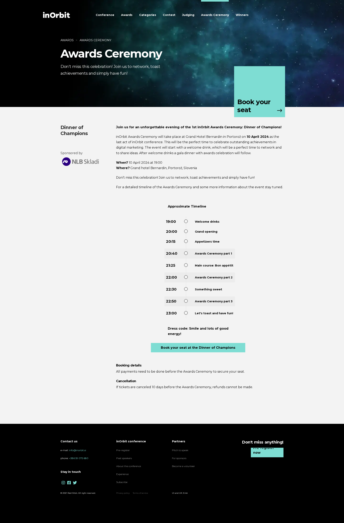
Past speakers (124, 458)
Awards (67, 40)
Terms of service (140, 493)
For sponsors (179, 458)
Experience (122, 474)
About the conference (128, 466)
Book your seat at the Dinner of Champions (198, 348)
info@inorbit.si (77, 450)
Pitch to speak (180, 450)
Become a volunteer (183, 466)
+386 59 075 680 (78, 458)
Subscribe (121, 482)
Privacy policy (123, 493)
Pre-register (123, 450)
